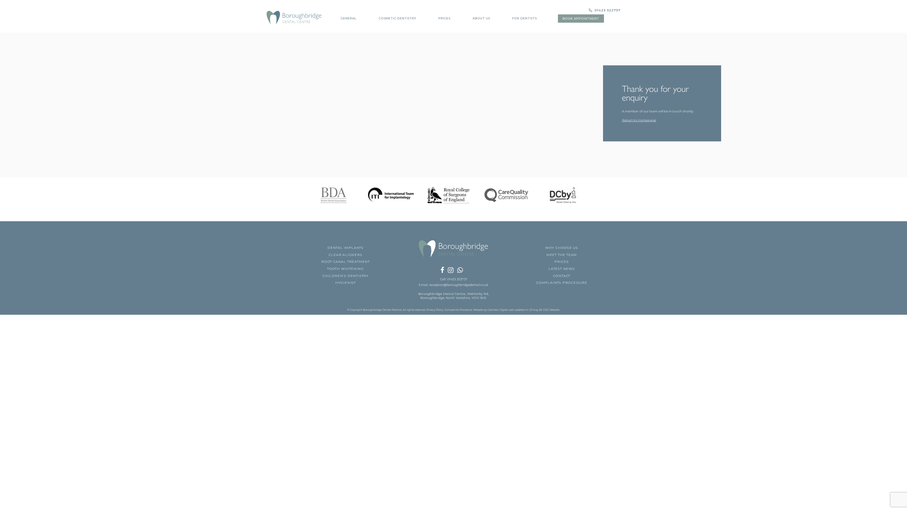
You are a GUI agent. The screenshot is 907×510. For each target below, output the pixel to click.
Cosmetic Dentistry (397, 18)
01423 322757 (606, 10)
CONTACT (561, 276)
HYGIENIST (345, 282)
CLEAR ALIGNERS (345, 255)
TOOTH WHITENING (345, 269)
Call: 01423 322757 (453, 279)
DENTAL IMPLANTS (345, 248)
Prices (444, 18)
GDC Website (551, 309)
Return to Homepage (639, 120)
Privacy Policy (434, 309)
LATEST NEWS (561, 269)
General (348, 18)
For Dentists (524, 18)
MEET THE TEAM (561, 255)
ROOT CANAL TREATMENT (345, 261)
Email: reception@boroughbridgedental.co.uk (453, 285)
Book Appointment (581, 18)
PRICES (561, 261)
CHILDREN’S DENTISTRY (345, 276)
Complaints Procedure (458, 309)
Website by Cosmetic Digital (490, 309)
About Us (481, 18)
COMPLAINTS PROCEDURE (561, 282)
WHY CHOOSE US (561, 248)
